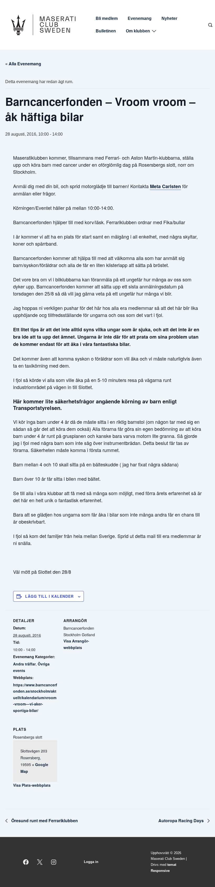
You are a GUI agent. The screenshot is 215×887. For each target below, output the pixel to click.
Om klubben (138, 31)
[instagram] (54, 861)
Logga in (91, 862)
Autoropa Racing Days (181, 821)
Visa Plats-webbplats (32, 785)
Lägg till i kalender (49, 596)
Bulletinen (106, 31)
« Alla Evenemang (23, 64)
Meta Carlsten (165, 186)
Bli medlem (107, 18)
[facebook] (26, 861)
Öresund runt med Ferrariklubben (44, 821)
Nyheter (169, 18)
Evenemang (140, 18)
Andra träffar (24, 663)
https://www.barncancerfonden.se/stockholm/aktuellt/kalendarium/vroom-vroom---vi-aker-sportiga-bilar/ (35, 697)
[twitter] (40, 861)
